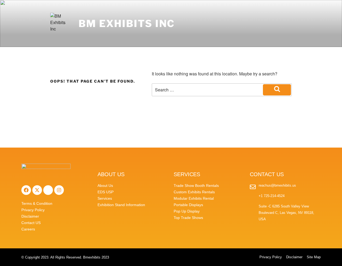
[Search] (277, 89)
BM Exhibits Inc (127, 23)
